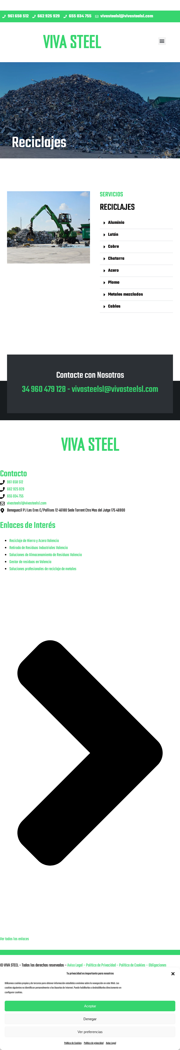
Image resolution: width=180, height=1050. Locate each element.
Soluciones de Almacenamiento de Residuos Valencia (45, 555)
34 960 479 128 (44, 389)
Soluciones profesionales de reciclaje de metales (42, 569)
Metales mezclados (125, 294)
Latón (113, 234)
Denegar (90, 1019)
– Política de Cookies (130, 965)
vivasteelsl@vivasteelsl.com (115, 389)
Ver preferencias (90, 1032)
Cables (114, 306)
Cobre (113, 246)
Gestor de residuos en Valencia (30, 562)
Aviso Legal (111, 1043)
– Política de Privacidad (99, 965)
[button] (173, 973)
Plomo (114, 282)
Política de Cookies (73, 1043)
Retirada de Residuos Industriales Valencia (38, 548)
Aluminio (116, 222)
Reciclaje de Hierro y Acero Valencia (34, 541)
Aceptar (90, 1006)
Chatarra (116, 258)
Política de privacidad (94, 1043)
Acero (113, 270)
